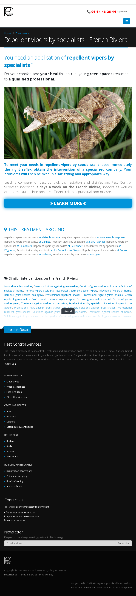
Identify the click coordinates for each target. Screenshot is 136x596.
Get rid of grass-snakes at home (98, 286)
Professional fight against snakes (103, 294)
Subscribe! (123, 543)
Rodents (11, 441)
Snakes (10, 451)
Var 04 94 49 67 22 (15, 520)
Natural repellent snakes (18, 286)
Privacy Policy (46, 574)
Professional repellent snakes (62, 294)
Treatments (22, 33)
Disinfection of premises (19, 470)
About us (10, 363)
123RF (89, 583)
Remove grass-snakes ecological (23, 294)
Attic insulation (14, 486)
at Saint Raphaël (95, 241)
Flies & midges (14, 391)
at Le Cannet (75, 246)
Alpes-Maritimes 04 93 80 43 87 (22, 516)
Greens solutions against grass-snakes (56, 286)
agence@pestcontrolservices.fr (32, 506)
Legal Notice (10, 574)
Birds (9, 446)
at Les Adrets (24, 246)
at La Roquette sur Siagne (66, 250)
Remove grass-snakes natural (94, 299)
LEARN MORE (68, 203)
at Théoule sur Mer (50, 237)
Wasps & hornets (16, 386)
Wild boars (12, 456)
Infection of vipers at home (115, 290)
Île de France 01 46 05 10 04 (20, 512)
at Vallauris (45, 254)
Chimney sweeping (17, 476)
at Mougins (93, 254)
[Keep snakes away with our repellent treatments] (68, 123)
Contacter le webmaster (82, 587)
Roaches (11, 416)
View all (68, 311)
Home (7, 33)
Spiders (11, 421)
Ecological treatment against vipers (76, 290)
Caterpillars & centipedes (20, 426)
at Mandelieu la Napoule (111, 237)
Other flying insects (17, 397)
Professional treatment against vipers (53, 299)
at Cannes (44, 241)
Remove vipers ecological (40, 290)
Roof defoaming (15, 481)
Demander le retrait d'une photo (114, 587)
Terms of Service (28, 574)
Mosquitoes (13, 381)
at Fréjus (122, 250)
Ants (9, 411)
